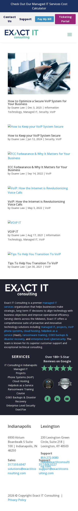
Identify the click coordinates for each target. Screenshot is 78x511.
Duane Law (18, 107)
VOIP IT (13, 232)
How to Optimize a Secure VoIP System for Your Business (37, 102)
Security (43, 112)
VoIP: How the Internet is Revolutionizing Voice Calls (36, 203)
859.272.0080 (49, 458)
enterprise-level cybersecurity (48, 339)
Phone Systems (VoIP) (21, 377)
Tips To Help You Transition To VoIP (33, 263)
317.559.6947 (17, 464)
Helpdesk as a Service (20, 385)
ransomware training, (35, 335)
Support (25, 19)
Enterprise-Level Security (20, 405)
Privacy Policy (17, 500)
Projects (21, 373)
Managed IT (30, 112)
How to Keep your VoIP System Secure (34, 136)
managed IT (48, 327)
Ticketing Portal (65, 19)
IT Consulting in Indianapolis (20, 365)
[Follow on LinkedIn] (57, 399)
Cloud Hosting (21, 381)
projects (62, 327)
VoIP (53, 112)
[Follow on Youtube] (67, 399)
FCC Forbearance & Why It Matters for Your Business (37, 168)
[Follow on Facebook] (47, 399)
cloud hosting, (32, 331)
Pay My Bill (44, 19)
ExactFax (20, 409)
